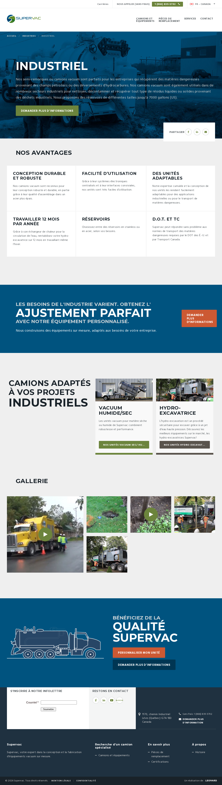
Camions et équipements (114, 755)
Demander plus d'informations (200, 318)
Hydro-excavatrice (178, 410)
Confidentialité (86, 780)
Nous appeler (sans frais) (147, 4)
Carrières (103, 4)
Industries (29, 36)
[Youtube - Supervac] (111, 700)
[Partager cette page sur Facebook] (188, 132)
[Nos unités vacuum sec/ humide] (124, 390)
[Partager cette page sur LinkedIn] (197, 132)
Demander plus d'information (193, 721)
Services (190, 19)
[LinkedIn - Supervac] (103, 700)
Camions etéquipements (145, 20)
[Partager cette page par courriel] (205, 132)
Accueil (11, 36)
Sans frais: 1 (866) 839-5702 (197, 714)
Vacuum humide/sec (115, 410)
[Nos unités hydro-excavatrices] (184, 390)
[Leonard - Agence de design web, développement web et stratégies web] (211, 780)
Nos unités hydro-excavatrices (187, 445)
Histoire (200, 752)
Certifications (160, 762)
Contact (206, 19)
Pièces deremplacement (169, 20)
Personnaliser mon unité (139, 653)
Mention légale (61, 780)
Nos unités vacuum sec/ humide (126, 445)
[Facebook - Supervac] (95, 700)
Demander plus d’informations (47, 111)
